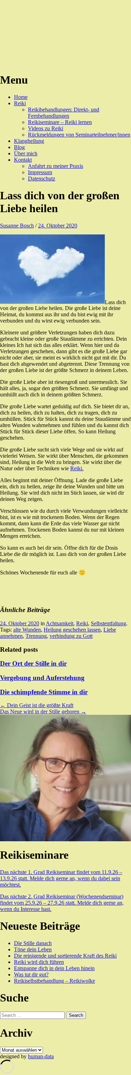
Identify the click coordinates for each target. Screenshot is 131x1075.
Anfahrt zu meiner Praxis (55, 166)
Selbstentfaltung (108, 623)
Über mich (25, 153)
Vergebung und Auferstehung (42, 677)
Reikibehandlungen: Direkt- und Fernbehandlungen (63, 113)
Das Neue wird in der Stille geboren (43, 711)
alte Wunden (27, 630)
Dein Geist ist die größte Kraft (36, 705)
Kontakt (23, 160)
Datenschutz (41, 178)
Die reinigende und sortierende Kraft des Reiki (65, 956)
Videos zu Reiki (45, 128)
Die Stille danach (33, 943)
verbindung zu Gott (71, 636)
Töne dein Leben (33, 949)
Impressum (40, 172)
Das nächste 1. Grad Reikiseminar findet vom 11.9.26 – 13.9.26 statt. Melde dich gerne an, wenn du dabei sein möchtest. (61, 878)
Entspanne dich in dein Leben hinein (54, 968)
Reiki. (76, 468)
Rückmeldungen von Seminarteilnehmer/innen (79, 135)
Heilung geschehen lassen (72, 630)
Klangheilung (29, 141)
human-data (41, 1056)
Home (21, 97)
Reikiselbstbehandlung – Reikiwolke (54, 981)
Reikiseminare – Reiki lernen (60, 122)
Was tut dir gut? (31, 974)
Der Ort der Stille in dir (33, 663)
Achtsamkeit (59, 623)
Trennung (36, 636)
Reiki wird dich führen (39, 962)
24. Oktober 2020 (57, 226)
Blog (19, 147)
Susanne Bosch (17, 226)
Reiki (20, 103)
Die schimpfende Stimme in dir (44, 692)
